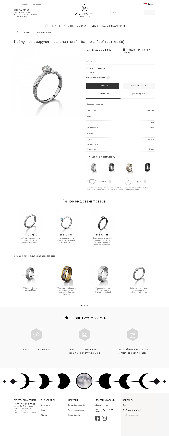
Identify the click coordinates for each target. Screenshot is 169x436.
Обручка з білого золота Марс (30, 289)
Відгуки (25, 5)
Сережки (68, 26)
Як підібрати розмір (76, 405)
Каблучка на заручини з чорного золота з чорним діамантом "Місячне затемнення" (102, 241)
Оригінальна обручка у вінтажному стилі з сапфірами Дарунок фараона (66, 291)
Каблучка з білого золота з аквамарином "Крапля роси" (66, 240)
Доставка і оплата (102, 405)
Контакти (37, 5)
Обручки (56, 26)
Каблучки (81, 26)
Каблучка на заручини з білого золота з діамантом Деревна (30, 240)
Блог (43, 410)
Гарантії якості (74, 415)
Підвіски (94, 26)
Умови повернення (76, 410)
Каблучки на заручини (113, 26)
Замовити (102, 86)
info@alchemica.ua (130, 415)
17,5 (92, 73)
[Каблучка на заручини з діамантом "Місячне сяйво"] (47, 80)
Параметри (103, 93)
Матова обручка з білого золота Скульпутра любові (103, 290)
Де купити (45, 405)
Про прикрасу (138, 93)
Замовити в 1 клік (138, 86)
